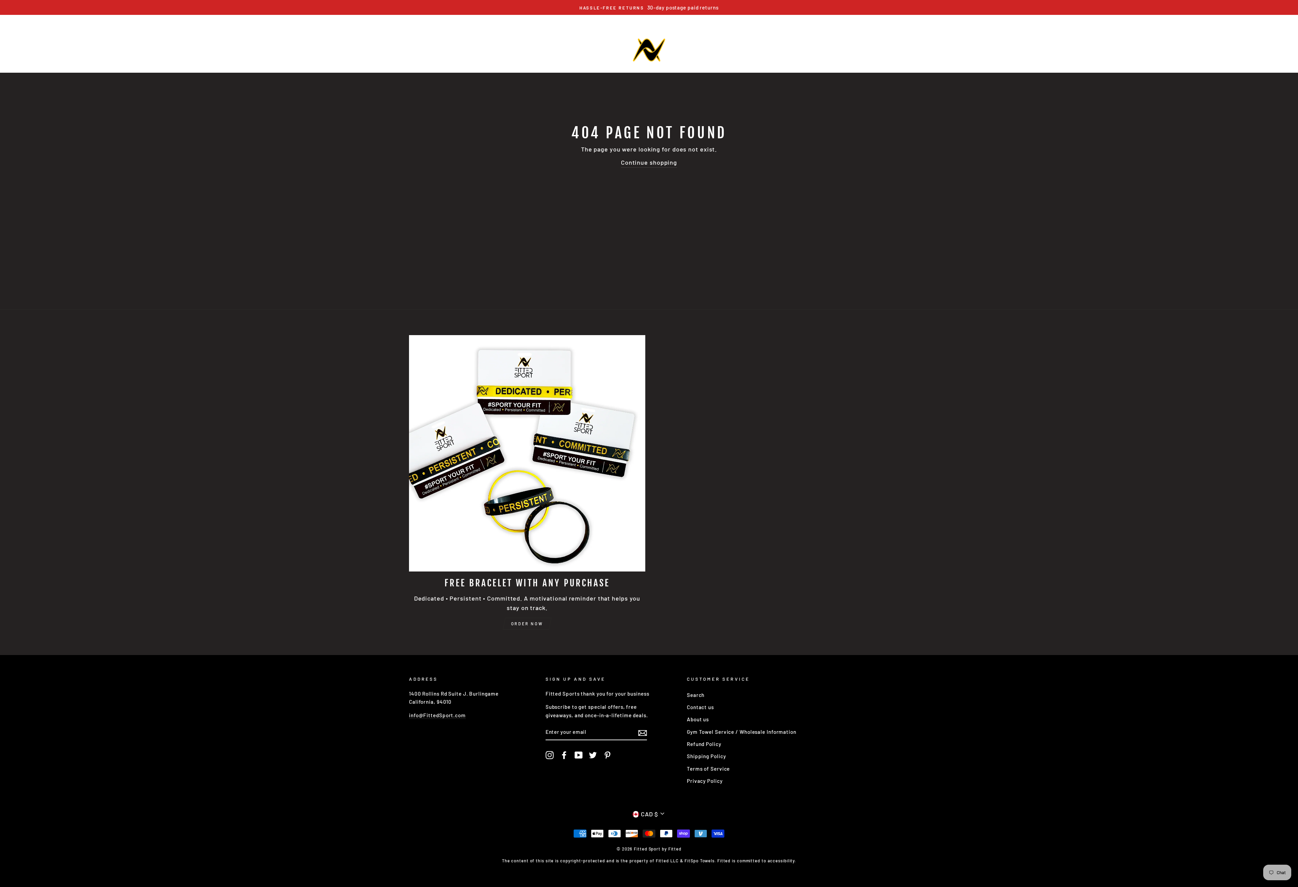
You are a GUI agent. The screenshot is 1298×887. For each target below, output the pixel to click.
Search (695, 695)
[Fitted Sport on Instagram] (550, 754)
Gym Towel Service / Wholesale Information (741, 732)
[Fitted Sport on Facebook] (564, 754)
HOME (416, 21)
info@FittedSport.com (437, 715)
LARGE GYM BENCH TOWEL (466, 21)
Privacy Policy (705, 781)
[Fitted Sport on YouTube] (579, 754)
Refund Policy (704, 744)
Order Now (527, 623)
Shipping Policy (706, 756)
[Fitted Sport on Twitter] (593, 754)
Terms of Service (708, 769)
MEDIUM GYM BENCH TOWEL (543, 21)
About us (698, 719)
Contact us (700, 707)
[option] (649, 7)
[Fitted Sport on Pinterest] (607, 754)
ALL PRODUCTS (690, 21)
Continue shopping (649, 162)
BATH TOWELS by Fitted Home (624, 21)
